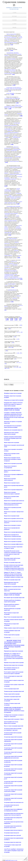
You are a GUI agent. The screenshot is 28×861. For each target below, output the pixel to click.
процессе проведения (11, 37)
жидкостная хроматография (15, 88)
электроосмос (13, 198)
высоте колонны (11, 59)
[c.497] (13, 74)
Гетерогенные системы (11, 87)
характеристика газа (12, 289)
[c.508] (12, 94)
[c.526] (9, 235)
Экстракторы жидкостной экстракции (13, 737)
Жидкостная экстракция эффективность (13, 544)
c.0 (15, 359)
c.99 (14, 367)
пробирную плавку (12, 202)
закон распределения (14, 161)
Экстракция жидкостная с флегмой (12, 835)
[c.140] (11, 318)
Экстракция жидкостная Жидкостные (12, 98)
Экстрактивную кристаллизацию (13, 206)
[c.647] (20, 317)
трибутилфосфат (7, 232)
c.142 (21, 332)
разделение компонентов (15, 167)
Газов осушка (12, 70)
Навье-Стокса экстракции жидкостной (13, 617)
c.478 (9, 347)
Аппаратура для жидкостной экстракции (13, 400)
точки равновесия (16, 137)
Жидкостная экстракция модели (11, 482)
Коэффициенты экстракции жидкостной (13, 586)
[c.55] (11, 44)
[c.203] (11, 144)
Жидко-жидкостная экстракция (11, 442)
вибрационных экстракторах (16, 278)
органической (14, 150)
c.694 (9, 328)
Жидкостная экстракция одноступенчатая (14, 500)
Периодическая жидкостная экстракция (13, 651)
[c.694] (11, 50)
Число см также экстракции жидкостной (13, 726)
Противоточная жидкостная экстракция (13, 665)
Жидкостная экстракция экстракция (13, 541)
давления (15, 298)
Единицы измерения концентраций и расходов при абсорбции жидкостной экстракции (13, 438)
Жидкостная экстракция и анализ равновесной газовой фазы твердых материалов (12, 459)
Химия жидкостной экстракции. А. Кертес (14, 719)
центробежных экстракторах (10, 247)
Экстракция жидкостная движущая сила (13, 802)
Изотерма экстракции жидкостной (12, 562)
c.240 (21, 325)
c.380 (20, 367)
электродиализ (18, 196)
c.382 (5, 368)
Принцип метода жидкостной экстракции (14, 662)
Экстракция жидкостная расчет (11, 832)
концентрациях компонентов (10, 125)
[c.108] (9, 108)
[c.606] (17, 103)
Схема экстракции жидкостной (11, 688)
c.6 (17, 332)
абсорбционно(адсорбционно (10, 270)
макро (10, 195)
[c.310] (18, 257)
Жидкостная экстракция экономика (12, 539)
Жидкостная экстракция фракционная (13, 532)
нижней (7, 137)
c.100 (17, 367)
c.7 (19, 332)
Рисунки (14, 16)
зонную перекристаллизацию (10, 220)
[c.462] (17, 204)
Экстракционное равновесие (10, 179)
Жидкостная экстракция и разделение (13, 463)
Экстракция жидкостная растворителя (13, 830)
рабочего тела (7, 268)
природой (16, 250)
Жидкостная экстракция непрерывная (13, 489)
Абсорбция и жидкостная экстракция (13, 393)
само (21, 36)
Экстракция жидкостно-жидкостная (12, 842)
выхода (19, 255)
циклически (11, 263)
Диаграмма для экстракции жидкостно (13, 430)
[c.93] (10, 91)
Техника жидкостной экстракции (12, 694)
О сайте (14, 23)
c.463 (18, 353)
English (14, 27)
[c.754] (16, 318)
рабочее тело (14, 261)
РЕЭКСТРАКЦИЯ (10, 93)
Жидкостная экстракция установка (12, 525)
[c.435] (7, 318)
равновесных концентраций (15, 174)
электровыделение (10, 196)
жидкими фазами (16, 149)
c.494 (21, 353)
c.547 (8, 368)
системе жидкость (12, 283)
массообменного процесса (10, 69)
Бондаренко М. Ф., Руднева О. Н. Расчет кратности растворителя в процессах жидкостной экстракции (13, 404)
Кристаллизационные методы (10, 42)
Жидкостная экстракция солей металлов (13, 518)
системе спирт (17, 123)
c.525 (18, 339)
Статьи (14, 12)
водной (8, 150)
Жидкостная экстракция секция (11, 515)
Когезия (18, 295)
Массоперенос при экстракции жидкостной (14, 597)
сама (8, 40)
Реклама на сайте (13, 860)
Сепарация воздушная (9, 274)
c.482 (12, 347)
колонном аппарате (8, 73)
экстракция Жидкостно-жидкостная (13, 107)
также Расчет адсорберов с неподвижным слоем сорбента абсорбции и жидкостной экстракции (14, 850)
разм (6, 285)
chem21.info (7, 860)
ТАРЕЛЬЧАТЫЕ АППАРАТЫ (12, 53)
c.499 (6, 350)
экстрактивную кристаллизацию (11, 213)
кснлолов (6, 209)
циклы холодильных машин (10, 275)
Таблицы (14, 20)
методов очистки (8, 36)
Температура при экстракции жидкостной (14, 691)
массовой (7, 214)
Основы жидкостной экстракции (11, 634)
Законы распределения (11, 34)
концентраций (7, 129)
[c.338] (20, 115)
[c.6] (5, 310)
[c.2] (20, 320)
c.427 (13, 342)
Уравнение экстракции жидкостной (12, 696)
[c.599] (7, 320)
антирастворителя (8, 255)
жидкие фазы (10, 130)
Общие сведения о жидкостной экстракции (14, 628)
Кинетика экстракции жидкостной (12, 579)
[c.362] (20, 279)
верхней (15, 136)
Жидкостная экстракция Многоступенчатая (12, 106)
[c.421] (12, 301)
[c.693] (13, 85)
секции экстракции (13, 238)
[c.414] (12, 287)
